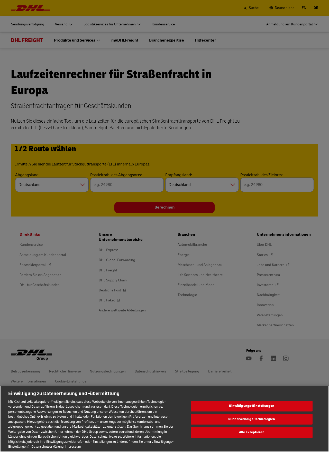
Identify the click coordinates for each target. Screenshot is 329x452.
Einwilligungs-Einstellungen (251, 406)
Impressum (73, 447)
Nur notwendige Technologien (251, 419)
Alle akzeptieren (251, 432)
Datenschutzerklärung (47, 447)
